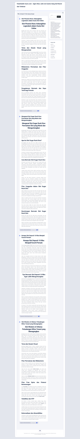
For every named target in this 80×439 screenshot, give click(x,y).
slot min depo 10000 (34, 52)
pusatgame (52, 47)
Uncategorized (34, 110)
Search (52, 15)
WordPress (39, 434)
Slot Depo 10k (53, 57)
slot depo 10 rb (24, 333)
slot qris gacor (23, 130)
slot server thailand (24, 346)
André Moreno (29, 110)
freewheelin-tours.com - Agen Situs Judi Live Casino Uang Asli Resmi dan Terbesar (39, 5)
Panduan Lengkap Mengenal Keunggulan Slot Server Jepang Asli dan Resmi (55, 31)
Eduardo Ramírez (29, 316)
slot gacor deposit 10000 (27, 245)
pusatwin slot (23, 30)
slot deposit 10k (24, 142)
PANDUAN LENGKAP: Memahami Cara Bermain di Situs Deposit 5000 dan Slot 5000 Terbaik (56, 24)
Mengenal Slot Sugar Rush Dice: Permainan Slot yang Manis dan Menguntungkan (31, 118)
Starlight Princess (53, 52)
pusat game (30, 278)
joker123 (52, 44)
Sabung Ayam (53, 54)
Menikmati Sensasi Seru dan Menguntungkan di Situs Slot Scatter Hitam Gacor (55, 34)
